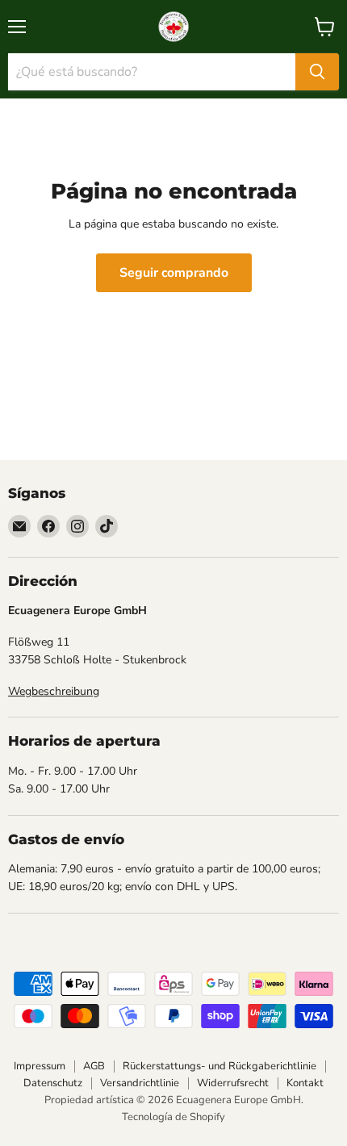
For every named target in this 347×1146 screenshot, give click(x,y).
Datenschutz (52, 1083)
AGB (94, 1066)
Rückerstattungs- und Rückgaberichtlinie (219, 1066)
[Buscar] (317, 71)
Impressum (39, 1066)
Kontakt (305, 1083)
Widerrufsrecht (233, 1083)
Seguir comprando (173, 273)
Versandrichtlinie (139, 1083)
